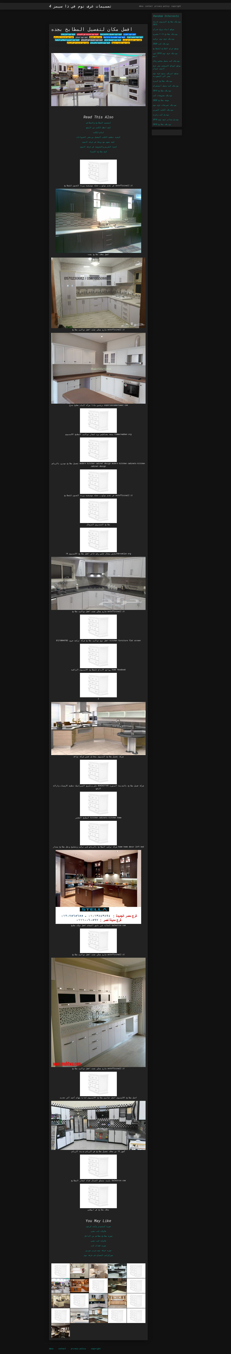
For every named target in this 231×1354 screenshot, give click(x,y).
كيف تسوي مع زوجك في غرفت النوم (98, 142)
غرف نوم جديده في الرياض (77, 43)
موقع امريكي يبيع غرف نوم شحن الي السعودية (166, 74)
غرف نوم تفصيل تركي (113, 40)
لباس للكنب (98, 132)
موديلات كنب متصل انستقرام (166, 85)
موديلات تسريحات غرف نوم (164, 105)
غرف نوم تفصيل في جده (132, 40)
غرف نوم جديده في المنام (87, 34)
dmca (141, 6)
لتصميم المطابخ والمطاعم (98, 122)
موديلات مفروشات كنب (162, 95)
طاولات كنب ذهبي (98, 1231)
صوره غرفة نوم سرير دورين (98, 1250)
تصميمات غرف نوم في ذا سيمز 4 (80, 6)
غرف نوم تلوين (130, 34)
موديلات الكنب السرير (163, 110)
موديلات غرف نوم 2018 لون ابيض (165, 54)
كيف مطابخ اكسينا (98, 151)
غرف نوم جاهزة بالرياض (100, 43)
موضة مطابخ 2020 (161, 100)
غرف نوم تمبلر (82, 37)
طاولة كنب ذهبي (98, 1240)
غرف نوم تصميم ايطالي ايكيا (67, 40)
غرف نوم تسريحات (68, 34)
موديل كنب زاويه (161, 114)
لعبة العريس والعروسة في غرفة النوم (98, 146)
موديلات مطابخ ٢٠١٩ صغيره (165, 34)
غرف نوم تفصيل (96, 37)
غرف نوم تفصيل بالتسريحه (111, 34)
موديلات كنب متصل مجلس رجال (166, 61)
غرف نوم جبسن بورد (135, 37)
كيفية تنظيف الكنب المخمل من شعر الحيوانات (98, 137)
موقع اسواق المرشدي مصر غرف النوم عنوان (167, 67)
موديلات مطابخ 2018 (162, 124)
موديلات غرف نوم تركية (163, 39)
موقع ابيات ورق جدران (163, 29)
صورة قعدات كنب (98, 1245)
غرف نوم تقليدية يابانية (114, 37)
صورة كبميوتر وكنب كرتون (98, 1226)
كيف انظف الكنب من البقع (98, 127)
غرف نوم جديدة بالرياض (63, 37)
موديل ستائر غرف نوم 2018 (166, 119)
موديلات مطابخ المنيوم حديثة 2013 (167, 23)
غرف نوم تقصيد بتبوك (120, 43)
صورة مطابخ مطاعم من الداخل (98, 1236)
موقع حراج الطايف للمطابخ (166, 48)
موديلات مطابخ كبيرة (162, 81)
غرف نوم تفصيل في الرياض (91, 40)
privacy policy (162, 6)
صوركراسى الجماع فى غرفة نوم (98, 1255)
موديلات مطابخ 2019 (162, 90)
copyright (176, 6)
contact (149, 6)
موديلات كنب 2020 (161, 43)
